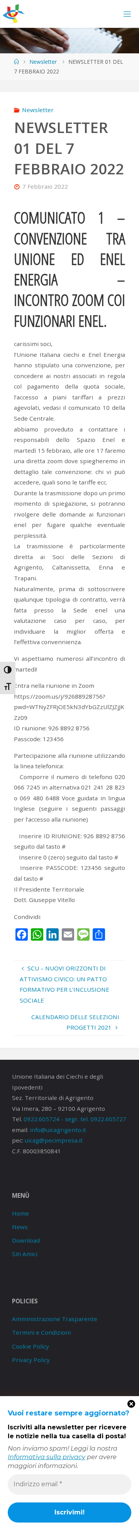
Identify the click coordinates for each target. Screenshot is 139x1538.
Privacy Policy (31, 1360)
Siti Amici (24, 1254)
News (20, 1227)
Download (26, 1240)
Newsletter (43, 61)
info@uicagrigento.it (58, 1130)
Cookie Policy (30, 1346)
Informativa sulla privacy (46, 1457)
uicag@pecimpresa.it (54, 1140)
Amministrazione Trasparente (54, 1319)
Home (20, 1213)
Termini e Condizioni (41, 1332)
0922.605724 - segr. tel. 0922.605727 (75, 1119)
